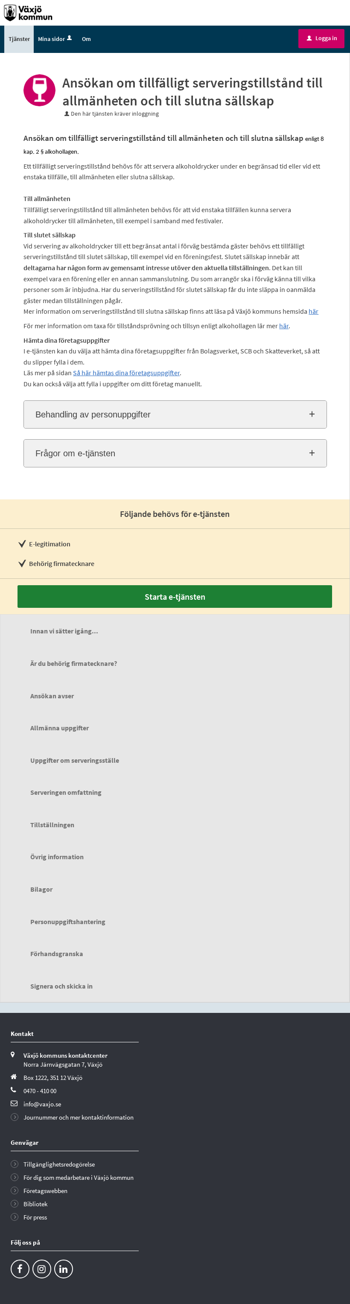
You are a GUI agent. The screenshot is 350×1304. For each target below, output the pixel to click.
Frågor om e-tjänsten (75, 453)
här (313, 311)
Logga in (322, 38)
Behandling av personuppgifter (93, 414)
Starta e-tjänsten (175, 596)
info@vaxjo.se (42, 1104)
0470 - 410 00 (39, 1091)
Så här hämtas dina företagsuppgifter (126, 372)
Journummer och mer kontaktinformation (78, 1117)
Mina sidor (51, 39)
